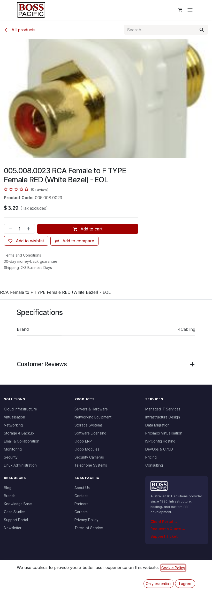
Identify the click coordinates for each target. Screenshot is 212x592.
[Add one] (29, 229)
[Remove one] (9, 229)
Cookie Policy (173, 568)
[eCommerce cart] (180, 10)
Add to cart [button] (90, 228)
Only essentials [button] (158, 583)
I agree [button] (185, 583)
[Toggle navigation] (190, 9)
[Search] (201, 30)
